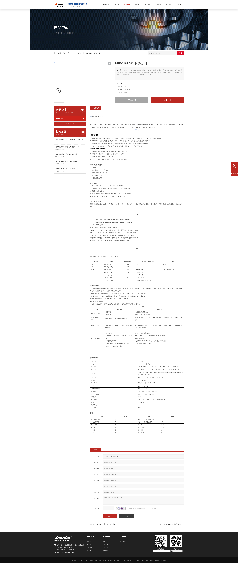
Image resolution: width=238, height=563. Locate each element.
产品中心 (127, 4)
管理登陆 (163, 560)
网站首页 (106, 4)
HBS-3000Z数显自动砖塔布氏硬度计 (173, 524)
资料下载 (105, 547)
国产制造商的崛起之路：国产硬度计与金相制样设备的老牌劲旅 (70, 139)
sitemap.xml (140, 560)
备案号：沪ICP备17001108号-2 (126, 560)
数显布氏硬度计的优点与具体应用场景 (66, 154)
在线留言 (168, 4)
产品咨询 (132, 100)
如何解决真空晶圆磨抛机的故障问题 (65, 168)
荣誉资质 (158, 4)
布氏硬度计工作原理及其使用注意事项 (66, 161)
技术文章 (148, 4)
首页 (64, 53)
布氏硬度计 (81, 53)
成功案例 (105, 550)
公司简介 (89, 541)
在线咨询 (89, 547)
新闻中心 (137, 4)
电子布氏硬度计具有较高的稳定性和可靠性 (67, 147)
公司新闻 (105, 541)
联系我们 (179, 4)
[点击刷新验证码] (121, 508)
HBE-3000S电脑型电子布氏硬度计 (105, 524)
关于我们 (116, 4)
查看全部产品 (70, 124)
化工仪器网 (155, 560)
